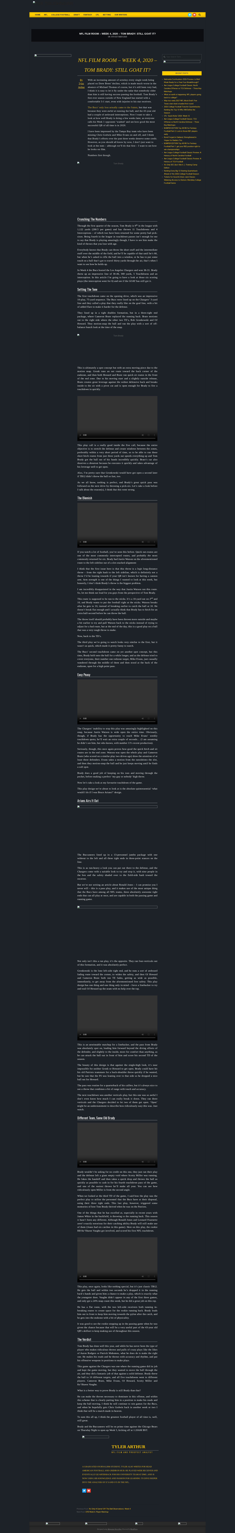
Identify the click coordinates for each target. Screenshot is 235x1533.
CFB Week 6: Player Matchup (97, 1512)
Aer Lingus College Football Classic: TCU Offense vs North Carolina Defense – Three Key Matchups (181, 122)
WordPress (133, 1529)
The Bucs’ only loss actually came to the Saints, (113, 107)
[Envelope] (89, 1491)
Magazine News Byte (115, 1529)
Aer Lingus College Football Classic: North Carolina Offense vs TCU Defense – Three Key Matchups (182, 88)
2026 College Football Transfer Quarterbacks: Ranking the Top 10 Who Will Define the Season (182, 110)
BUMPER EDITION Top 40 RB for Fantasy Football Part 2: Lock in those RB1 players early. (180, 131)
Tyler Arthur (128, 1446)
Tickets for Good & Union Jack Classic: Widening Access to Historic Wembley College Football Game (182, 180)
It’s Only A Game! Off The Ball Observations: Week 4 (109, 1509)
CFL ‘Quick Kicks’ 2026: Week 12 (177, 116)
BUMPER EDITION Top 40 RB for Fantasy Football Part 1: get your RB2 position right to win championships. (182, 146)
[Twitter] (84, 1491)
